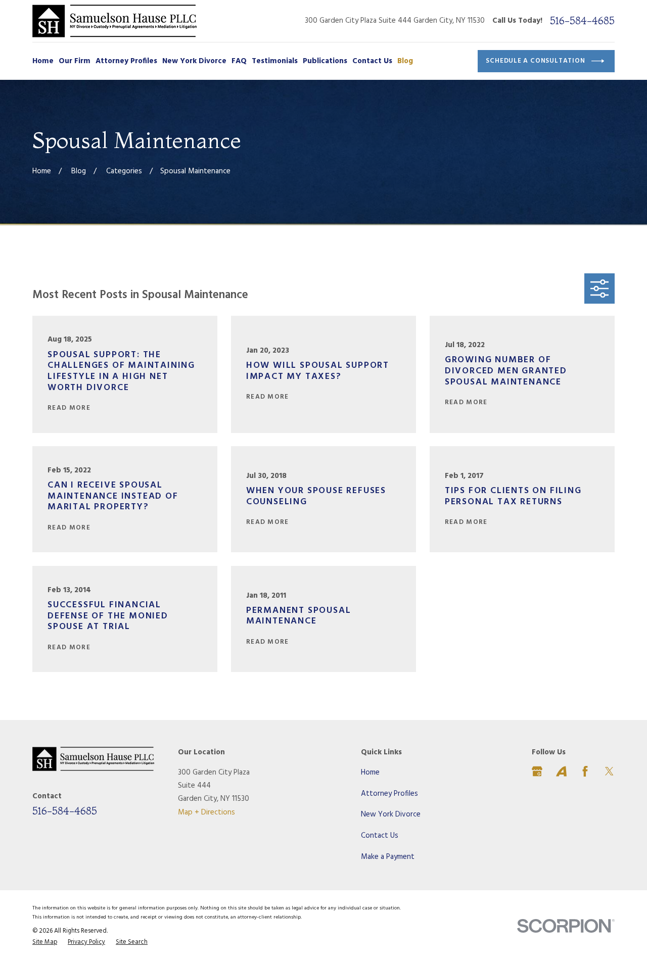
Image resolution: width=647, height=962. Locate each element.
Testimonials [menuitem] (275, 61)
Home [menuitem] (43, 61)
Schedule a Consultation (535, 61)
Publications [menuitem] (325, 61)
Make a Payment (387, 857)
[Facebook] (585, 771)
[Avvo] (561, 771)
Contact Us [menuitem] (372, 61)
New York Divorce (391, 814)
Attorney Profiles (389, 794)
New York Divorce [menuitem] (194, 61)
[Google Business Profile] (537, 771)
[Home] (114, 21)
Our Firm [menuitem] (74, 61)
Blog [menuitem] (405, 61)
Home (370, 772)
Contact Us (379, 836)
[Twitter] (609, 771)
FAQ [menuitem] (239, 61)
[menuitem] (44, 942)
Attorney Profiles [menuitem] (126, 61)
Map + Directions (206, 812)
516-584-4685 (582, 21)
